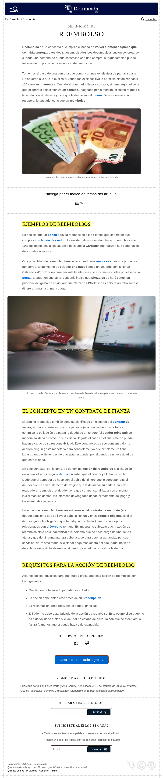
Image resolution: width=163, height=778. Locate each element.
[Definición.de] (81, 9)
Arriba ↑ (55, 770)
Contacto (44, 770)
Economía (29, 19)
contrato (119, 421)
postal (26, 277)
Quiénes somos (15, 770)
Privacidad (31, 770)
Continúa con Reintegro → (82, 660)
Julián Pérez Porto (48, 685)
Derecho (15, 19)
